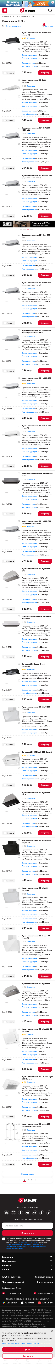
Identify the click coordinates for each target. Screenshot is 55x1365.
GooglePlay (12, 1302)
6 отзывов (31, 383)
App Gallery (47, 1302)
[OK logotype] (41, 1212)
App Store (29, 1302)
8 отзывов (31, 1082)
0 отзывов (31, 86)
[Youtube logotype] (6, 1212)
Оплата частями (28, 63)
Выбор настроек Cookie (11, 1288)
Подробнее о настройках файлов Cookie (20, 1343)
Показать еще (27, 1173)
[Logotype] (27, 10)
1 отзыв (30, 1034)
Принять (28, 1349)
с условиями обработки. (27, 1242)
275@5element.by (45, 1293)
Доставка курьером (29, 58)
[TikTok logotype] (48, 1212)
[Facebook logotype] (20, 1212)
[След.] (35, 1180)
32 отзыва (31, 38)
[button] (3, 52)
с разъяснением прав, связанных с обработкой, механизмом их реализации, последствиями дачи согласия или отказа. (27, 1245)
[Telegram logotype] (34, 1212)
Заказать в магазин (29, 55)
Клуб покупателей (11, 1277)
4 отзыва (30, 526)
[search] (49, 10)
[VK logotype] (27, 1212)
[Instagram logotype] (13, 1212)
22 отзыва (31, 755)
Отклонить (27, 1356)
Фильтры (48, 26)
